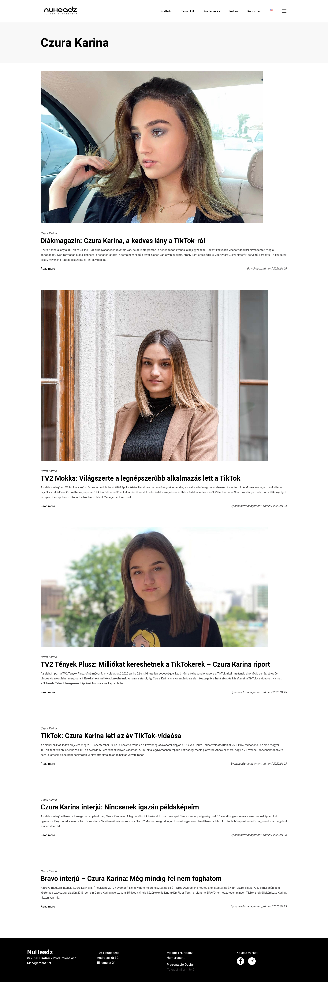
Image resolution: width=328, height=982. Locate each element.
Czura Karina (49, 233)
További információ (180, 969)
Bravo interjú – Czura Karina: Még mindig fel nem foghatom (131, 879)
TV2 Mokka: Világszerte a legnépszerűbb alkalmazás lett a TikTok (140, 478)
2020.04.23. (280, 692)
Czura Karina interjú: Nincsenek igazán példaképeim (120, 807)
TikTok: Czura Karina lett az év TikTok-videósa (111, 736)
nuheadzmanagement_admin (252, 506)
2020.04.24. (280, 506)
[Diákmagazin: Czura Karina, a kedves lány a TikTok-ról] (152, 147)
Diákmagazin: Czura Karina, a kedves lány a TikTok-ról (123, 241)
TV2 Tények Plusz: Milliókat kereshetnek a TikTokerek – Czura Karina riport (155, 664)
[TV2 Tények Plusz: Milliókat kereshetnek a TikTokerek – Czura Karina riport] (154, 587)
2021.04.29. (280, 268)
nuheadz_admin (261, 268)
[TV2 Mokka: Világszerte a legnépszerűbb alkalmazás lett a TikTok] (154, 375)
